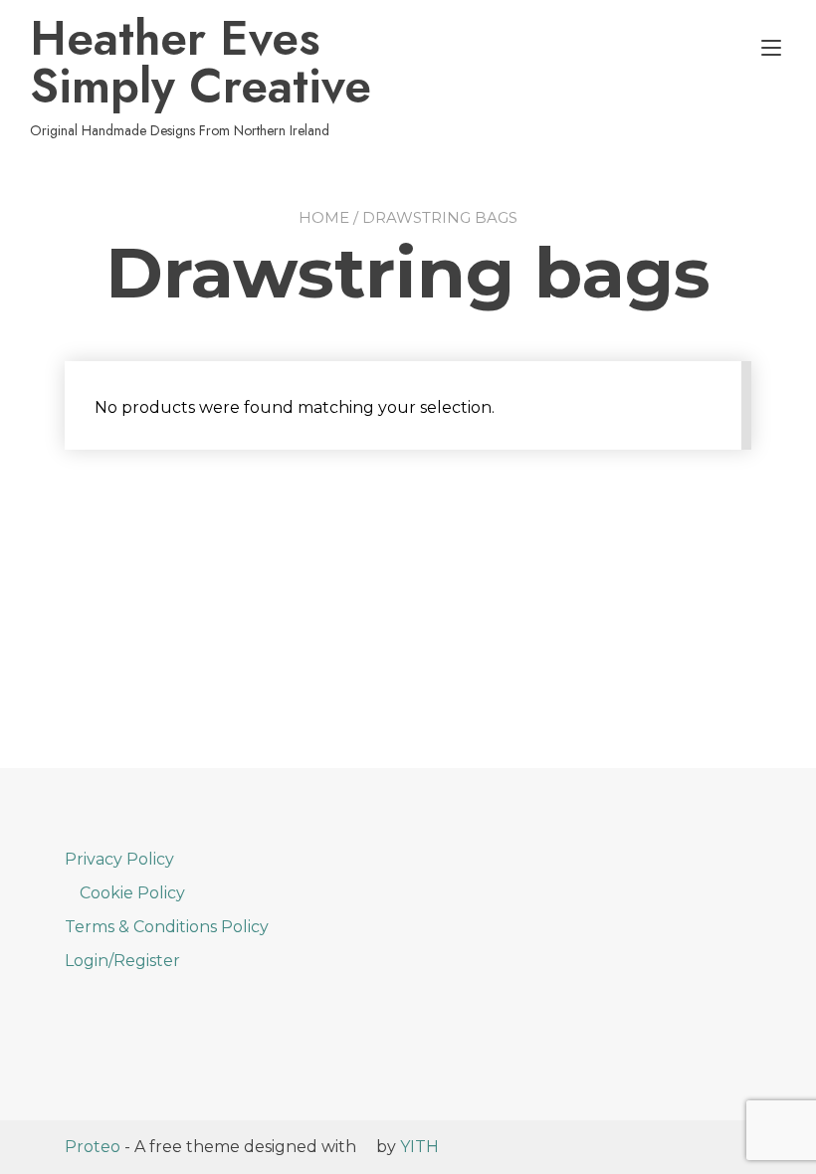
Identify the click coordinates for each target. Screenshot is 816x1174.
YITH (419, 1146)
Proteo (92, 1146)
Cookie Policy (132, 892)
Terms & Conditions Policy (167, 926)
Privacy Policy (119, 859)
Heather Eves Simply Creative (200, 62)
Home (324, 217)
